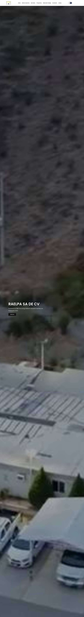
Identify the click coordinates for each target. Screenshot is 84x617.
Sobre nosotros (26, 3)
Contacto (54, 3)
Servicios (33, 3)
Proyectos (39, 3)
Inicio (19, 3)
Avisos (59, 3)
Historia (12, 314)
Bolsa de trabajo (47, 3)
